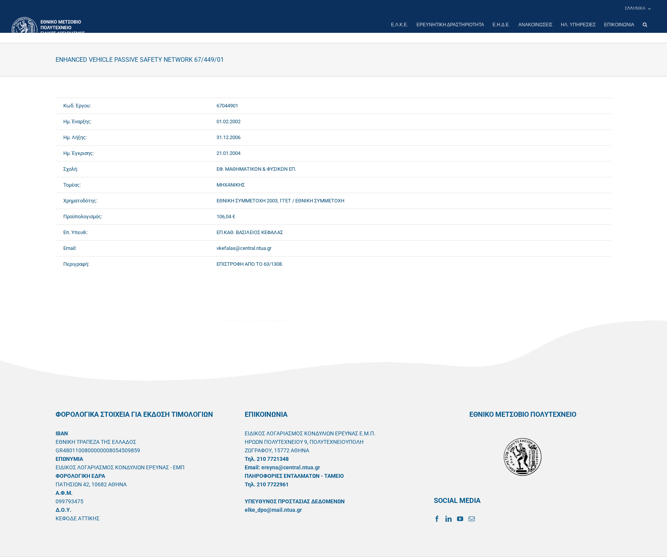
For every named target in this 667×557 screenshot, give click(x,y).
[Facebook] (437, 519)
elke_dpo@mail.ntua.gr (273, 510)
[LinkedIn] (448, 519)
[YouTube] (460, 519)
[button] (645, 24)
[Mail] (472, 519)
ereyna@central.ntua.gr (290, 467)
